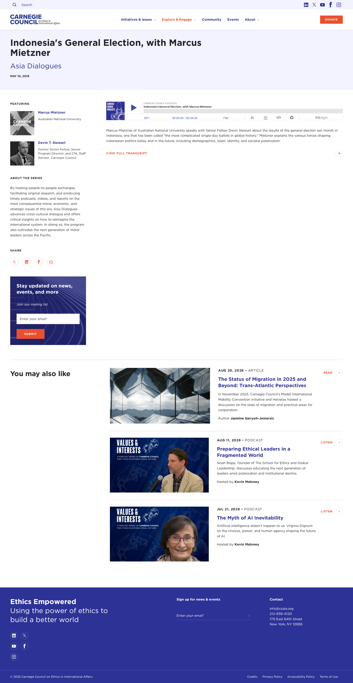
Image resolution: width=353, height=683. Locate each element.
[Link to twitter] (314, 5)
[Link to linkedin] (306, 5)
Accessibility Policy (301, 676)
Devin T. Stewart (52, 143)
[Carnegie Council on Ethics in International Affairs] (35, 20)
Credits (252, 676)
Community (211, 19)
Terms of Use (329, 676)
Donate (331, 19)
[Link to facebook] (330, 5)
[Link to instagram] (339, 5)
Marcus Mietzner (51, 112)
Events (233, 19)
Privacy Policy (272, 676)
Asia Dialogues (35, 66)
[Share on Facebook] (39, 262)
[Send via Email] (51, 262)
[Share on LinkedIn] (26, 262)
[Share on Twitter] (14, 262)
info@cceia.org (282, 609)
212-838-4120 (281, 614)
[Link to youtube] (322, 5)
